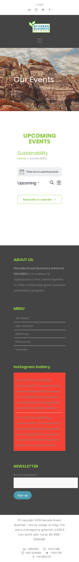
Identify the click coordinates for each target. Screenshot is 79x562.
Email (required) (26, 475)
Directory (22, 334)
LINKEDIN (33, 549)
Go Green (22, 318)
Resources (23, 342)
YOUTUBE (54, 549)
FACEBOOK (44, 557)
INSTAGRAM (33, 553)
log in (40, 4)
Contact (22, 349)
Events (21, 158)
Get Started (24, 326)
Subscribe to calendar (37, 199)
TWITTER (56, 553)
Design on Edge (48, 525)
